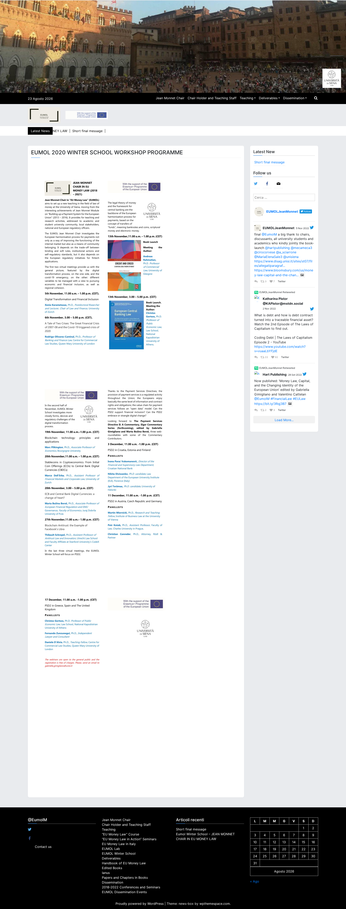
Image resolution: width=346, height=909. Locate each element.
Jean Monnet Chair (170, 98)
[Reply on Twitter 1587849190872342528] (256, 357)
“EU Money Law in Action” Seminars (129, 839)
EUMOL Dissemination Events (124, 892)
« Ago (254, 881)
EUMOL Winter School (119, 853)
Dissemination (293, 98)
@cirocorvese (264, 252)
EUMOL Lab (111, 849)
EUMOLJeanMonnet (278, 228)
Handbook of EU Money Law (124, 863)
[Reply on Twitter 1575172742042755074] (256, 410)
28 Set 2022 (295, 374)
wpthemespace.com (214, 904)
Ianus (106, 873)
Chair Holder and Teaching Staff (212, 98)
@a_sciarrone (286, 252)
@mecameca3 (301, 248)
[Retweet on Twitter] (256, 292)
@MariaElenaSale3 (268, 257)
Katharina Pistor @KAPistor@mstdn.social (283, 301)
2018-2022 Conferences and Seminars (131, 887)
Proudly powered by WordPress (140, 904)
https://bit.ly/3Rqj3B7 (270, 404)
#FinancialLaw (281, 399)
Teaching (246, 98)
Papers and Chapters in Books (125, 878)
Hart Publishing (275, 374)
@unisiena (291, 257)
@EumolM (269, 234)
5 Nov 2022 (302, 228)
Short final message (269, 162)
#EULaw (299, 399)
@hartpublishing (277, 248)
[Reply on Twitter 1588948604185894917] (256, 281)
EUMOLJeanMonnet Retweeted (277, 292)
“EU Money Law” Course (120, 834)
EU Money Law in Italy (119, 844)
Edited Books (112, 868)
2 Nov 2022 (269, 308)
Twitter (281, 281)
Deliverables (268, 98)
